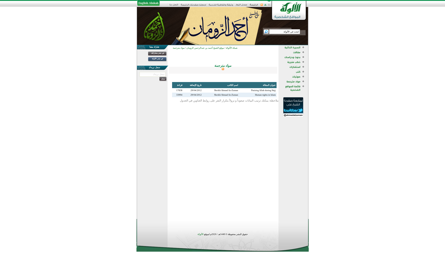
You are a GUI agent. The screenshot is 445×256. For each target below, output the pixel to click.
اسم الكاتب (232, 85)
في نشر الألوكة (157, 59)
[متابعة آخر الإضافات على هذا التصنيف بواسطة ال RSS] (223, 69)
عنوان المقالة (269, 85)
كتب (298, 72)
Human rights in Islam (265, 95)
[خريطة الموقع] (265, 6)
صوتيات (296, 77)
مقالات (296, 52)
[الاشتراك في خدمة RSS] (262, 6)
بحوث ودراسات (292, 57)
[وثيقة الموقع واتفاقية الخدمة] (221, 6)
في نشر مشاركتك (157, 53)
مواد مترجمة (293, 81)
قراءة (179, 85)
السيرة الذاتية (292, 47)
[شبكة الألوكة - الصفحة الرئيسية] (253, 6)
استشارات (294, 67)
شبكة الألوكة (231, 48)
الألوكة (200, 234)
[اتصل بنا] (174, 6)
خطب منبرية (293, 62)
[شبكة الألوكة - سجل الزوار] (241, 6)
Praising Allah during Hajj (263, 90)
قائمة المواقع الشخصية (292, 88)
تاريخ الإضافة (196, 85)
